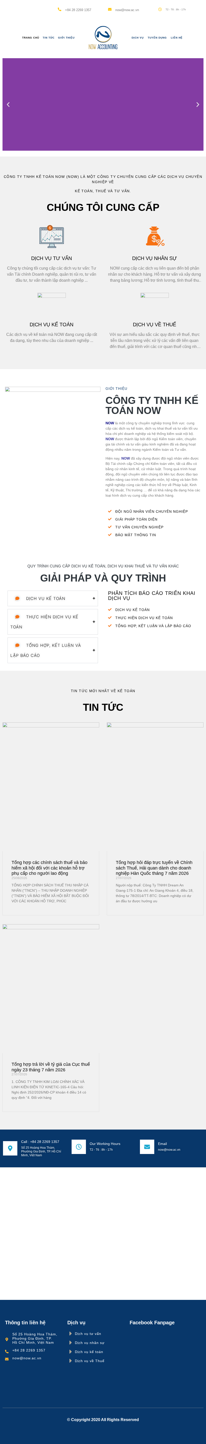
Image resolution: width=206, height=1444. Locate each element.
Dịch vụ (138, 37)
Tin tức (49, 37)
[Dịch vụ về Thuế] (70, 1360)
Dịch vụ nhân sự (154, 258)
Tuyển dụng (157, 37)
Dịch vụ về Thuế (154, 324)
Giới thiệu (66, 37)
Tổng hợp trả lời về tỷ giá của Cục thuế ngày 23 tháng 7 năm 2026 (51, 1067)
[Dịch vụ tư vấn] (70, 1333)
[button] (8, 104)
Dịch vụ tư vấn (51, 258)
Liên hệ (177, 37)
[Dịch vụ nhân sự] (70, 1342)
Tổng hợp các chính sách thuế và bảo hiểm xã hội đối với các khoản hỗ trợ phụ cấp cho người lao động (49, 868)
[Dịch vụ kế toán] (70, 1351)
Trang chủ (30, 37)
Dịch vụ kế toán (51, 324)
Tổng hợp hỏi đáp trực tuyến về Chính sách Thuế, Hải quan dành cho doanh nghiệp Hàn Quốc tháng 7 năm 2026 (154, 868)
